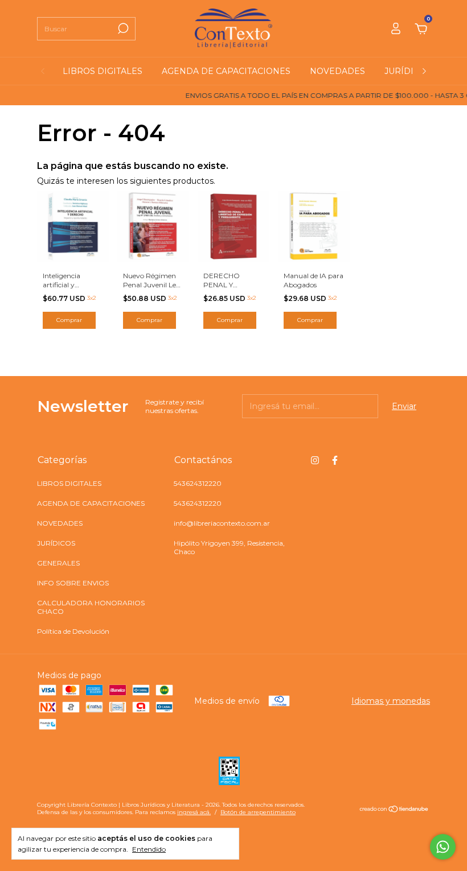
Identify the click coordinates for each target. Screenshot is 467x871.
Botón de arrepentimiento (258, 812)
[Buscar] (122, 28)
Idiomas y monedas (390, 701)
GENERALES (58, 563)
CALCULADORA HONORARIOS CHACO (91, 607)
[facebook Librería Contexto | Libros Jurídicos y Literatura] (334, 460)
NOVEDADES (337, 71)
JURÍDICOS (407, 71)
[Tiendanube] (394, 810)
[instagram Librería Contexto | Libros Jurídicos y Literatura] (314, 460)
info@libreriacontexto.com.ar (222, 523)
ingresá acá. (194, 812)
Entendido (149, 849)
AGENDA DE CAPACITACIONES (226, 71)
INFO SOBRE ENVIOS (73, 583)
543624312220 (198, 483)
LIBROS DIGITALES (102, 71)
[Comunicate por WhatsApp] (443, 847)
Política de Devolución (73, 631)
